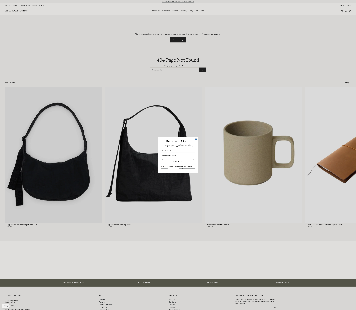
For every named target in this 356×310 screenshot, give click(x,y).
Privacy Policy (164, 168)
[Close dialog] (196, 139)
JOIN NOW (178, 162)
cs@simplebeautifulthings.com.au (187, 168)
